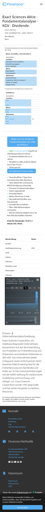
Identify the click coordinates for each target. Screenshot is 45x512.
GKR (7, 110)
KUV (7, 123)
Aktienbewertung (15, 451)
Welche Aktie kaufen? (17, 427)
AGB (10, 486)
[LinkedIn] (33, 431)
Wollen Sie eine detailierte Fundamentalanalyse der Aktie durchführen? (22, 142)
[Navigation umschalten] (41, 4)
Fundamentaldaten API (17, 449)
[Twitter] (17, 431)
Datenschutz (13, 483)
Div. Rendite (10, 119)
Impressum (13, 481)
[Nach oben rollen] (40, 507)
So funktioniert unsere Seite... (21, 171)
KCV (7, 100)
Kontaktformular (15, 418)
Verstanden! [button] (22, 507)
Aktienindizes (14, 454)
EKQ (7, 112)
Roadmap (12, 421)
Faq (9, 424)
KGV (7, 116)
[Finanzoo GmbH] (13, 4)
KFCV (8, 105)
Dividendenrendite (16, 457)
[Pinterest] (25, 431)
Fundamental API (21, 151)
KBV (7, 121)
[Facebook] (9, 431)
